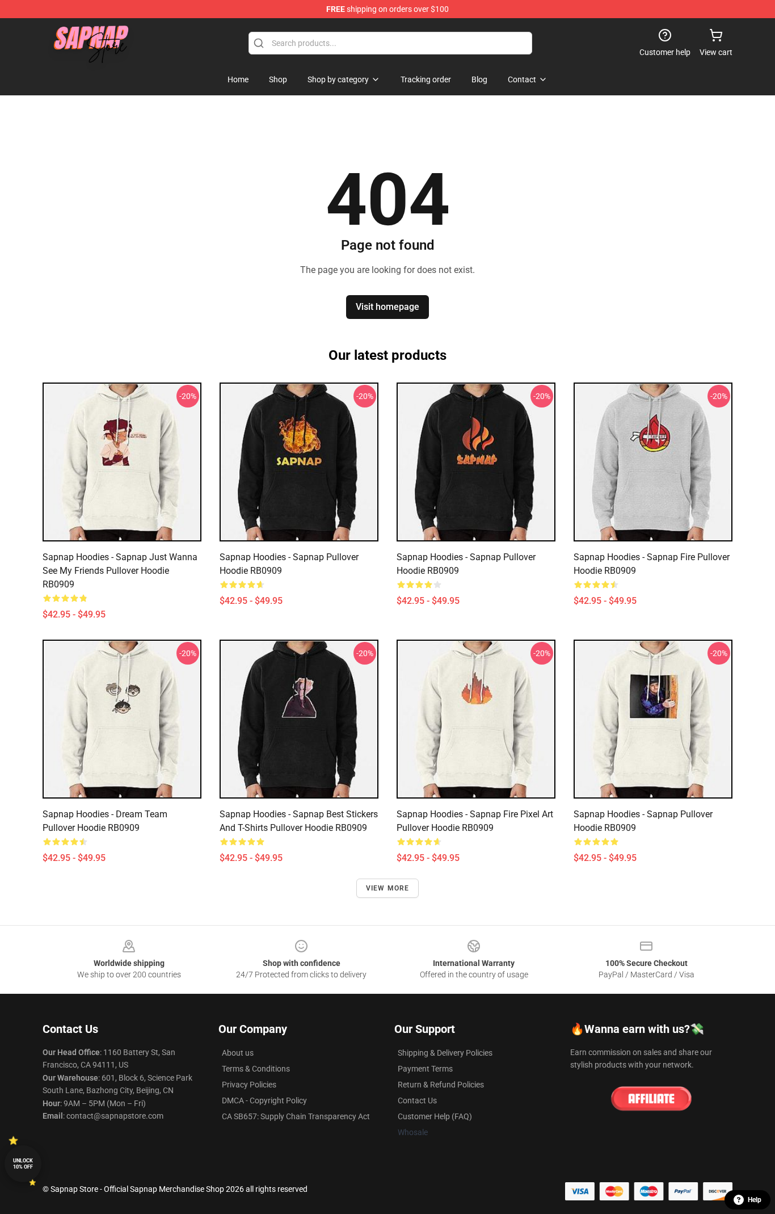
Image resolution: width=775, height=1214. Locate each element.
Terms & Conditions (256, 1068)
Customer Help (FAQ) (435, 1116)
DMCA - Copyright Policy (264, 1100)
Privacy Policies (249, 1084)
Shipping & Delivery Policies (445, 1052)
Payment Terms (425, 1068)
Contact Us (417, 1100)
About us (238, 1052)
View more (388, 888)
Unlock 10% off (23, 1164)
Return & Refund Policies (441, 1084)
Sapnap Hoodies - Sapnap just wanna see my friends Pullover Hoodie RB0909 (120, 571)
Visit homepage (387, 306)
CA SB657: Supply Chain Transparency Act (296, 1116)
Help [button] (754, 1200)
